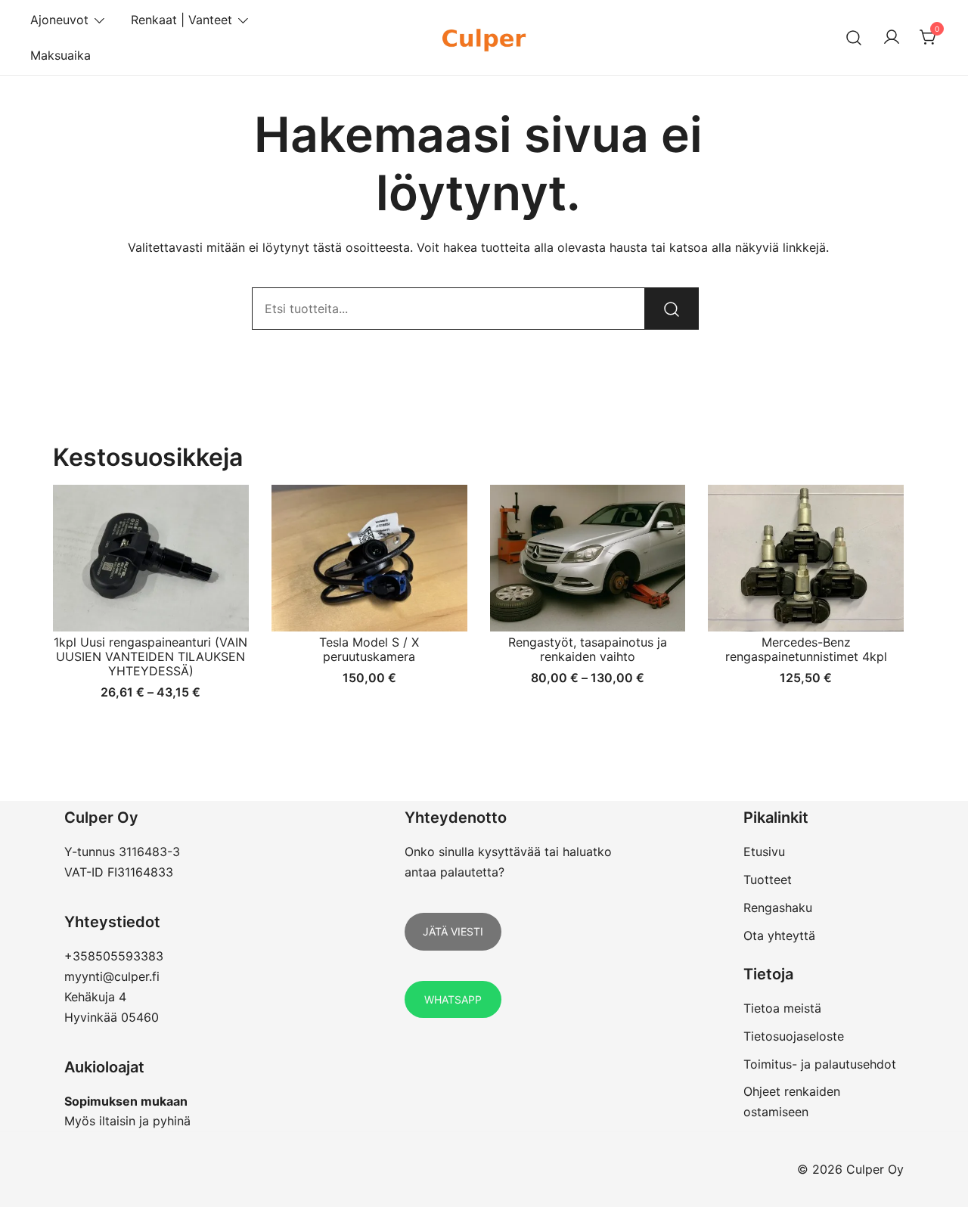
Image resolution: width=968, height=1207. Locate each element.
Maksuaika (60, 55)
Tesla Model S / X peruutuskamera (369, 649)
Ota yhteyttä (779, 935)
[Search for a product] (854, 37)
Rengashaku (777, 907)
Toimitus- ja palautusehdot (819, 1064)
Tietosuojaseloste (793, 1036)
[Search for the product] (671, 308)
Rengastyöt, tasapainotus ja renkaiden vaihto (587, 649)
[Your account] (892, 38)
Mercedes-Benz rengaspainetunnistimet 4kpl (806, 649)
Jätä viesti (453, 931)
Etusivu (764, 851)
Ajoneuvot (59, 19)
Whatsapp (453, 999)
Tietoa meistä (782, 1008)
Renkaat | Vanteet (181, 19)
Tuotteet (767, 879)
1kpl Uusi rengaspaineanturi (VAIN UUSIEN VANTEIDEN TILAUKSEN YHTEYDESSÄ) (150, 656)
